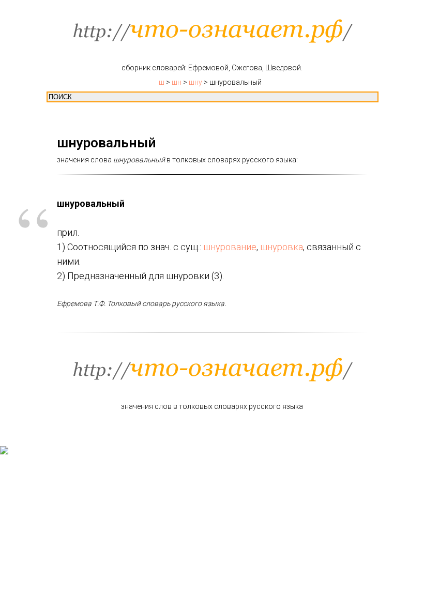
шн (176, 82)
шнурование (229, 246)
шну (195, 82)
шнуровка (281, 246)
